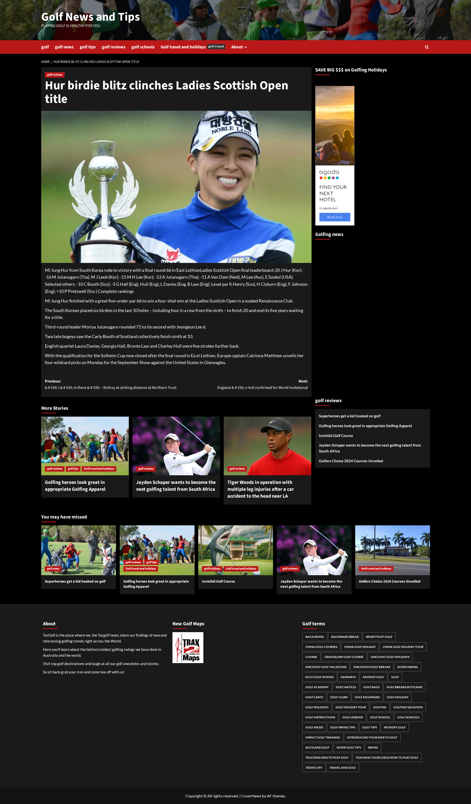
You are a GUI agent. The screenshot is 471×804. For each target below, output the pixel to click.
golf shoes (314, 727)
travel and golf (342, 767)
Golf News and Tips (90, 17)
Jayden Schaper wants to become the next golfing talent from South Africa (176, 486)
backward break (345, 637)
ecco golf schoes (319, 677)
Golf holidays (316, 707)
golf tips (88, 47)
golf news (64, 47)
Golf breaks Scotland (404, 687)
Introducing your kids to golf (372, 737)
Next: (262, 384)
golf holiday (397, 697)
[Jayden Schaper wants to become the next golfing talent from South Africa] (176, 446)
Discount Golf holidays (390, 657)
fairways (348, 677)
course (311, 657)
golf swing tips (342, 727)
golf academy (317, 687)
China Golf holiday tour (403, 647)
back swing (314, 637)
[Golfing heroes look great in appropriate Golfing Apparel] (85, 446)
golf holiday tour (351, 707)
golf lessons (352, 717)
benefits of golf (379, 637)
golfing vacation (408, 707)
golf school (380, 717)
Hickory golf (395, 727)
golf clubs (339, 697)
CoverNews (251, 795)
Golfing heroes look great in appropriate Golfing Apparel (75, 486)
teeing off (313, 767)
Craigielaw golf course (344, 657)
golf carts (314, 697)
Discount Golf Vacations (325, 667)
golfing (379, 707)
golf (45, 47)
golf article (346, 687)
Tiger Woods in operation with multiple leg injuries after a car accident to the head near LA (260, 489)
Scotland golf (317, 747)
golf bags (371, 687)
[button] (427, 47)
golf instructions (320, 717)
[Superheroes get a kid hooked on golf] (78, 550)
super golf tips (349, 747)
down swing (407, 667)
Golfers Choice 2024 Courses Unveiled (351, 461)
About (237, 47)
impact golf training (322, 737)
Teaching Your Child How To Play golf (387, 757)
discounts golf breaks (371, 667)
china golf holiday (360, 647)
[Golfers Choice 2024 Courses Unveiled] (392, 550)
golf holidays (212, 569)
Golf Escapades (367, 697)
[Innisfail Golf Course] (235, 550)
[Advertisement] (334, 316)
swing (373, 747)
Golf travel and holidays (192, 47)
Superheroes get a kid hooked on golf (349, 416)
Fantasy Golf (373, 677)
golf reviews (113, 47)
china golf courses (321, 647)
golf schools (143, 47)
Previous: (110, 384)
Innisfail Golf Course (336, 435)
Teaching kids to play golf (327, 757)
